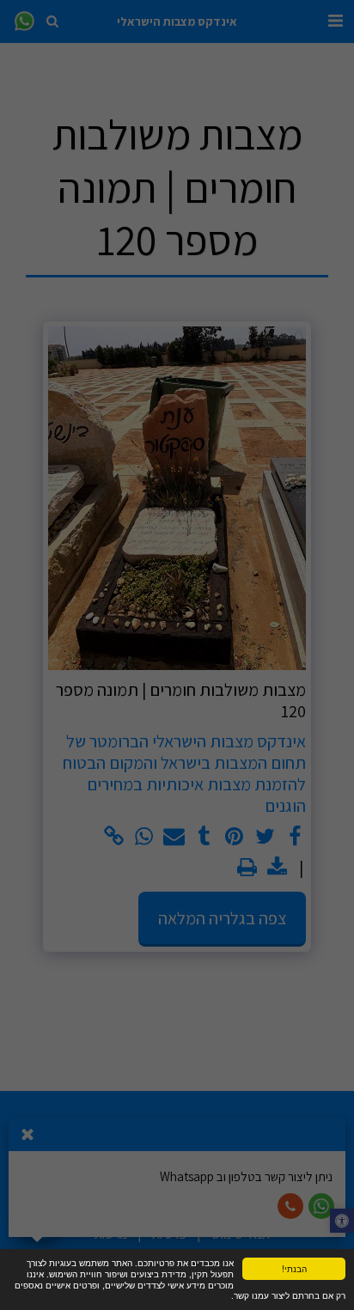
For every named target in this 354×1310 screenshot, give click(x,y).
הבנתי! (294, 1268)
